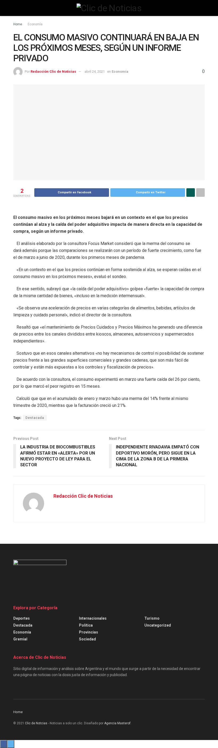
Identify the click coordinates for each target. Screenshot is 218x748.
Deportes (21, 618)
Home (17, 24)
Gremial (20, 639)
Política (86, 625)
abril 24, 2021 (95, 71)
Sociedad (87, 639)
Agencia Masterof (117, 723)
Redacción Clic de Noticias (53, 71)
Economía (35, 24)
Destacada (35, 418)
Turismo (152, 618)
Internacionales (93, 618)
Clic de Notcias (36, 723)
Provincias (88, 632)
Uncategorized (157, 625)
